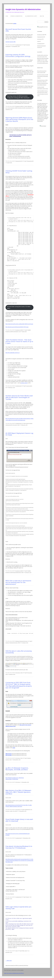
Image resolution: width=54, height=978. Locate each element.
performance (15, 331)
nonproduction (28, 107)
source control (29, 385)
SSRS (22, 572)
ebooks (30, 423)
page (14, 747)
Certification (8, 46)
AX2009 (16, 107)
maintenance (27, 809)
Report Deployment (17, 572)
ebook (27, 423)
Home (7, 16)
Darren (14, 23)
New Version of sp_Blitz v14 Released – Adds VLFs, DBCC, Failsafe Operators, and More (19, 792)
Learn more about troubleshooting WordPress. (14, 973)
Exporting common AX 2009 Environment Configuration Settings (18, 55)
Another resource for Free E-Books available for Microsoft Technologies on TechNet (19, 397)
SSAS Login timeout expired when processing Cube (19, 907)
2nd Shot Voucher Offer (11, 41)
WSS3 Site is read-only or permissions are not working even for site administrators (18, 582)
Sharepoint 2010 (18, 161)
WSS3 (19, 642)
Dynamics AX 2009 (19, 106)
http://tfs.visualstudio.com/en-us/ (13, 352)
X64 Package (9, 755)
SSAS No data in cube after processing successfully (19, 652)
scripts (11, 811)
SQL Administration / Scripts (31, 16)
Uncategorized (18, 44)
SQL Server (14, 425)
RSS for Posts (45, 26)
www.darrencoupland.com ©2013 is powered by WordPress (17, 965)
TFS (6, 387)
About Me (42, 16)
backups (7, 642)
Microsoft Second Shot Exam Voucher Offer (18, 30)
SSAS (18, 425)
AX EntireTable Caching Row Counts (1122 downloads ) (19, 307)
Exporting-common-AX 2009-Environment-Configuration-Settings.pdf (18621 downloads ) (18, 97)
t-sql (19, 331)
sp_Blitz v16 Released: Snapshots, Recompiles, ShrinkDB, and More (17, 769)
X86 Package (9, 753)
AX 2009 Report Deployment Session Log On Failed (19, 434)
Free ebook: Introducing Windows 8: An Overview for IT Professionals (19, 847)
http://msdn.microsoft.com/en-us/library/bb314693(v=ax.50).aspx (19, 324)
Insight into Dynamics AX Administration (23, 9)
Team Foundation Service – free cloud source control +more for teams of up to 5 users (19, 341)
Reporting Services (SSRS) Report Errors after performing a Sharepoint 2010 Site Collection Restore (19, 119)
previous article (24, 382)
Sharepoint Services (13, 642)
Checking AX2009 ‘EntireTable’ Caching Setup (19, 172)
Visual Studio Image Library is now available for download (19, 820)
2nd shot (28, 44)
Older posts (9, 960)
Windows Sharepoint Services (21, 641)
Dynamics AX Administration (16, 16)
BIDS (23, 950)
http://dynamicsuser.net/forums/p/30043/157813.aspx (17, 327)
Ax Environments (10, 107)
